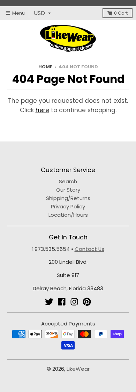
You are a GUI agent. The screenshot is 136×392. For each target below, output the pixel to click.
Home (45, 67)
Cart (121, 13)
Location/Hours (68, 214)
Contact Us (89, 249)
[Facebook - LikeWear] (62, 302)
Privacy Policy (68, 206)
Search (68, 181)
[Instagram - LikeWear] (74, 302)
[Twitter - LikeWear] (49, 302)
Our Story (68, 189)
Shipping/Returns (68, 198)
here (42, 110)
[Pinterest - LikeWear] (87, 302)
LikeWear (78, 368)
